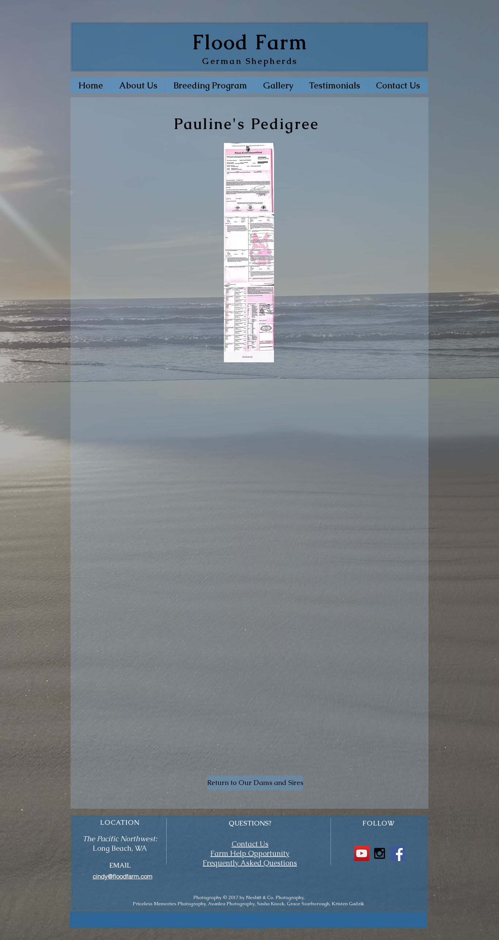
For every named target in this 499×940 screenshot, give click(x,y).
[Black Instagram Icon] (379, 853)
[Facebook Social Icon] (397, 853)
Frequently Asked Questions (250, 863)
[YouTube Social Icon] (361, 853)
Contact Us (250, 844)
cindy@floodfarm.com (122, 876)
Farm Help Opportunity (249, 853)
